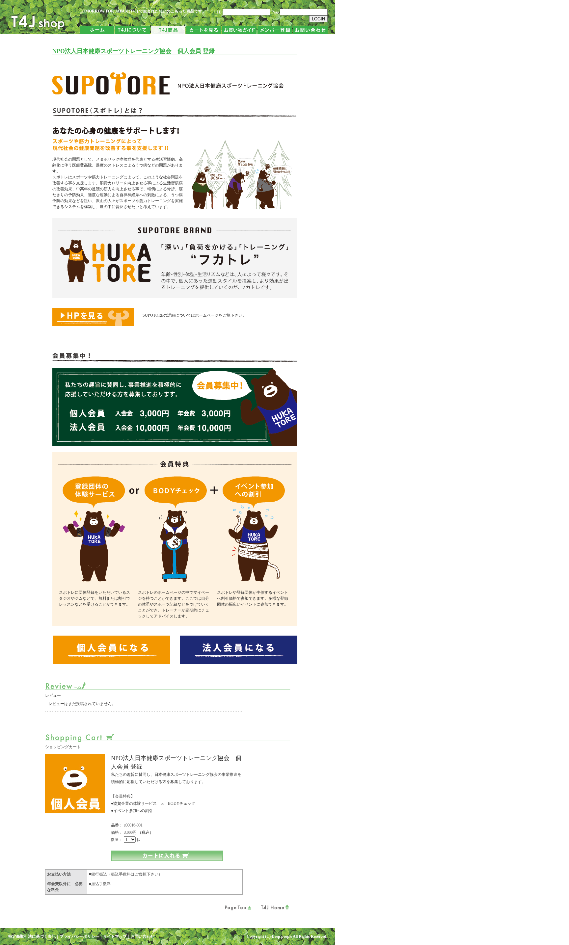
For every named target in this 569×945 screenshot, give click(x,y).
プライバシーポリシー (79, 936)
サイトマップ (115, 936)
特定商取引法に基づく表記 (32, 936)
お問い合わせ (142, 936)
